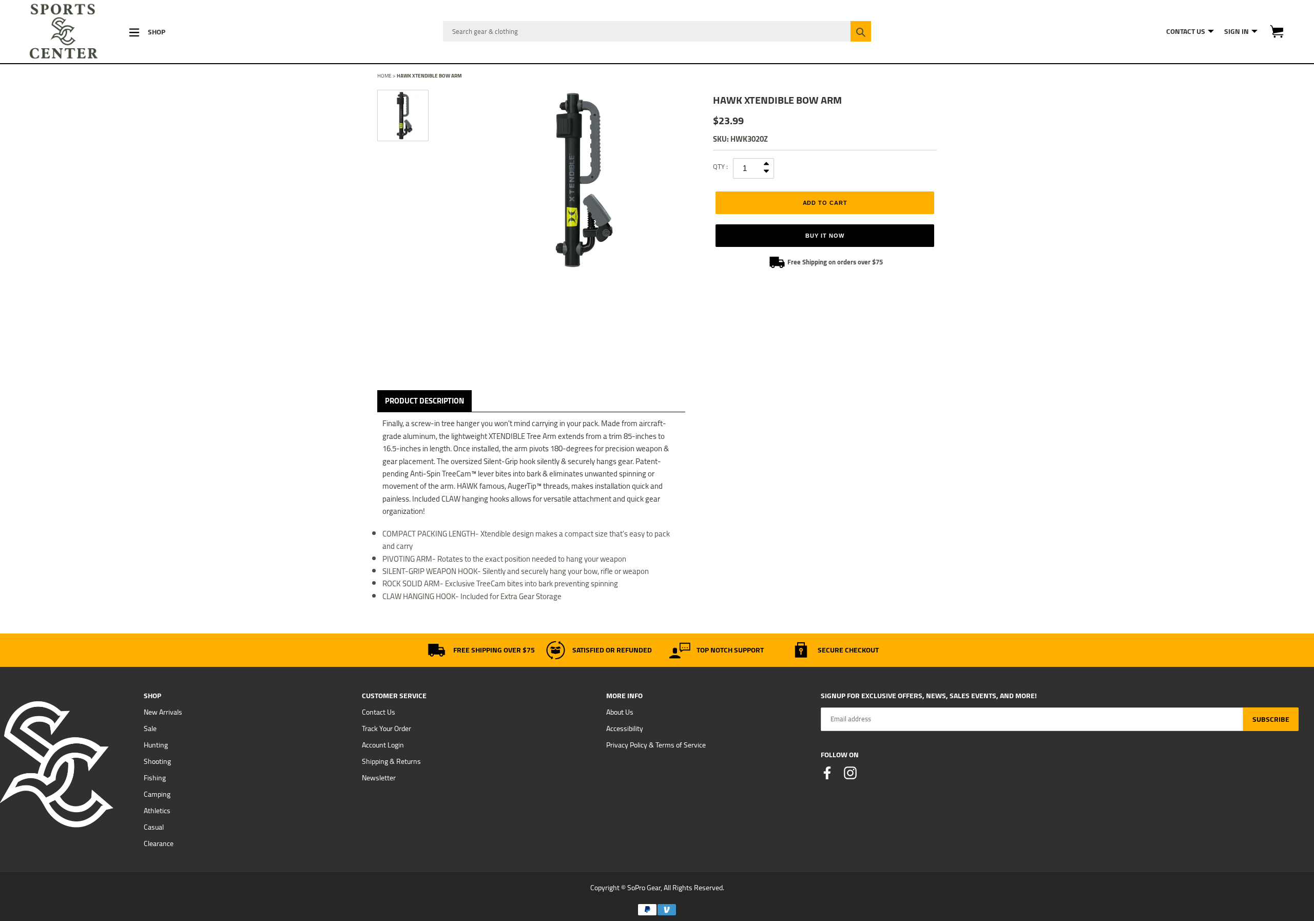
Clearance (158, 843)
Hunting (156, 745)
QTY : (720, 166)
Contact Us (378, 712)
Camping (157, 794)
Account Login (383, 745)
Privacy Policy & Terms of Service (656, 745)
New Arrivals (163, 712)
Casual (154, 827)
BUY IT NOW (824, 236)
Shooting (157, 761)
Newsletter (379, 777)
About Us (619, 712)
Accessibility (624, 728)
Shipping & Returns (391, 761)
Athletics (157, 810)
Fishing (155, 777)
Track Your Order (386, 728)
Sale (150, 728)
